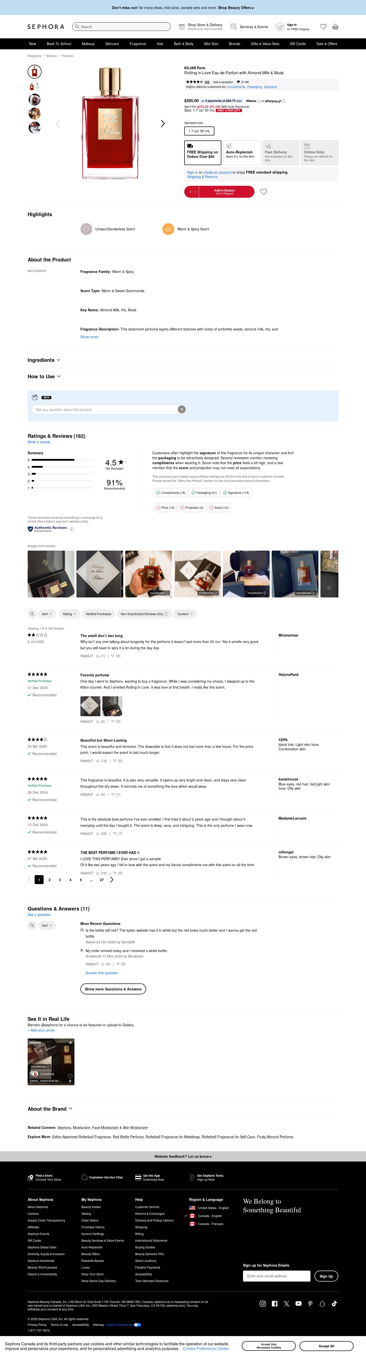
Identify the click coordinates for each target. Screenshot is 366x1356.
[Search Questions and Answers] (32, 925)
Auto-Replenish (92, 1247)
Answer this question (102, 972)
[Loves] (323, 26)
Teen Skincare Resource (152, 1281)
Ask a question (223, 82)
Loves (85, 1267)
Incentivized (157, 593)
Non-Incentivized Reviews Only (142, 614)
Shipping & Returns (202, 176)
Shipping (141, 1227)
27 (102, 879)
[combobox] (121, 26)
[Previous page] (29, 879)
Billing (139, 1233)
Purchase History (93, 1227)
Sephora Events (38, 1233)
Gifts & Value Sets (265, 43)
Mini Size (211, 43)
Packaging (254, 86)
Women (51, 56)
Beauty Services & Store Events (102, 1240)
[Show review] (51, 574)
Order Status (89, 1220)
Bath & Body (183, 43)
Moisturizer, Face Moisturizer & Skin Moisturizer (110, 1127)
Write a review (39, 441)
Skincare (112, 43)
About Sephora (38, 1207)
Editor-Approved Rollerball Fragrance (81, 1136)
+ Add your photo (41, 1030)
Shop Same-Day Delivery (98, 1281)
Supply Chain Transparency (46, 1220)
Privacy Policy (37, 1324)
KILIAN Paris (194, 68)
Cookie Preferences (119, 1325)
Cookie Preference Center (206, 1348)
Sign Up (326, 1276)
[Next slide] (162, 124)
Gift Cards (298, 43)
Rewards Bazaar (92, 1260)
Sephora (64, 1127)
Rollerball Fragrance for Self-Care (228, 1136)
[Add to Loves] (263, 192)
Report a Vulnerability (42, 1274)
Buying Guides (145, 1247)
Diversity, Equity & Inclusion (46, 1254)
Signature (270, 86)
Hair (160, 43)
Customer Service (147, 1207)
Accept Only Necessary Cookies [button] (269, 1345)
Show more (89, 336)
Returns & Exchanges (150, 1213)
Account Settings (92, 1233)
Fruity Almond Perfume (275, 1136)
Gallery (86, 1213)
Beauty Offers (90, 1254)
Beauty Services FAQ (149, 1254)
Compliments (236, 86)
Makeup (88, 43)
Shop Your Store (92, 1274)
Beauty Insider (91, 1207)
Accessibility (143, 1274)
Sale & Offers (326, 43)
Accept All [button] (326, 1346)
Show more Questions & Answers (113, 988)
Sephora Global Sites (42, 1247)
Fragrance (138, 43)
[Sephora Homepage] (46, 26)
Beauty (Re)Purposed (42, 1267)
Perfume (67, 56)
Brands (234, 43)
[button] (181, 1349)
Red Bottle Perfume (128, 1136)
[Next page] (111, 879)
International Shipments (151, 1240)
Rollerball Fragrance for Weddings (173, 1136)
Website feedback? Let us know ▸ (183, 1156)
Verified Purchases (98, 614)
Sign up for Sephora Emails (266, 1265)
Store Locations (145, 1260)
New (32, 43)
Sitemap (98, 1324)
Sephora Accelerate (41, 1260)
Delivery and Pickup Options (154, 1220)
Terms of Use (59, 1324)
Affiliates (33, 1227)
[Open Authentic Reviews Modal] (72, 528)
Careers (33, 1213)
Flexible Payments (147, 1267)
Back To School (59, 43)
